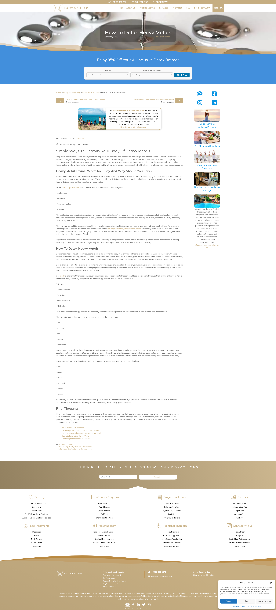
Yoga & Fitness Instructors (104, 543)
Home (122, 8)
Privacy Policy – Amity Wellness (251, 606)
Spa (188, 8)
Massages (36, 532)
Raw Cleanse (104, 507)
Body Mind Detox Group (239, 539)
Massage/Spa (239, 514)
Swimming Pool (239, 503)
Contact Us (206, 8)
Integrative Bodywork (172, 543)
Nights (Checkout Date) (152, 70)
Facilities (171, 514)
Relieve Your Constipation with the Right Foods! (154, 100)
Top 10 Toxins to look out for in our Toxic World (82, 433)
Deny (247, 601)
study (62, 276)
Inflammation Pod (171, 507)
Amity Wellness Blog (71, 92)
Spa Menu (36, 546)
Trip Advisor (239, 532)
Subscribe (158, 477)
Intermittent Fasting (104, 518)
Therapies (177, 8)
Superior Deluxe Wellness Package (36, 518)
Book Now (218, 8)
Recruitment (104, 546)
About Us (130, 8)
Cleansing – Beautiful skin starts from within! (80, 430)
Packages (163, 8)
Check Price (182, 75)
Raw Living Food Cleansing (73, 428)
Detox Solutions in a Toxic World (75, 436)
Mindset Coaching (171, 546)
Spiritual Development (104, 539)
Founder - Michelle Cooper (104, 532)
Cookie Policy (236, 606)
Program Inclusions (172, 518)
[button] (272, 583)
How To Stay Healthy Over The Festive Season (85, 100)
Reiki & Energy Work (171, 535)
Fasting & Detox (147, 8)
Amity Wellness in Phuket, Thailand (128, 110)
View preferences (264, 601)
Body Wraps (36, 543)
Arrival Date (107, 70)
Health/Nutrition (172, 532)
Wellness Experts (104, 535)
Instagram (239, 535)
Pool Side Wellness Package (36, 514)
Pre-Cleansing (104, 503)
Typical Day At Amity (172, 510)
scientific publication (70, 187)
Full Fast (104, 514)
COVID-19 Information (36, 503)
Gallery (239, 518)
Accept (228, 601)
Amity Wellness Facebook (239, 543)
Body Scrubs (36, 539)
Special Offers (36, 510)
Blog (196, 8)
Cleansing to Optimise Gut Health (76, 439)
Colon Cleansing (172, 503)
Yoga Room (239, 510)
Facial (36, 535)
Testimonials (239, 546)
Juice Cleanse (104, 510)
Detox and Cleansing (162, 37)
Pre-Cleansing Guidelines (207, 146)
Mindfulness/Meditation (172, 539)
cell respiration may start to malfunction (124, 229)
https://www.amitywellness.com (133, 127)
